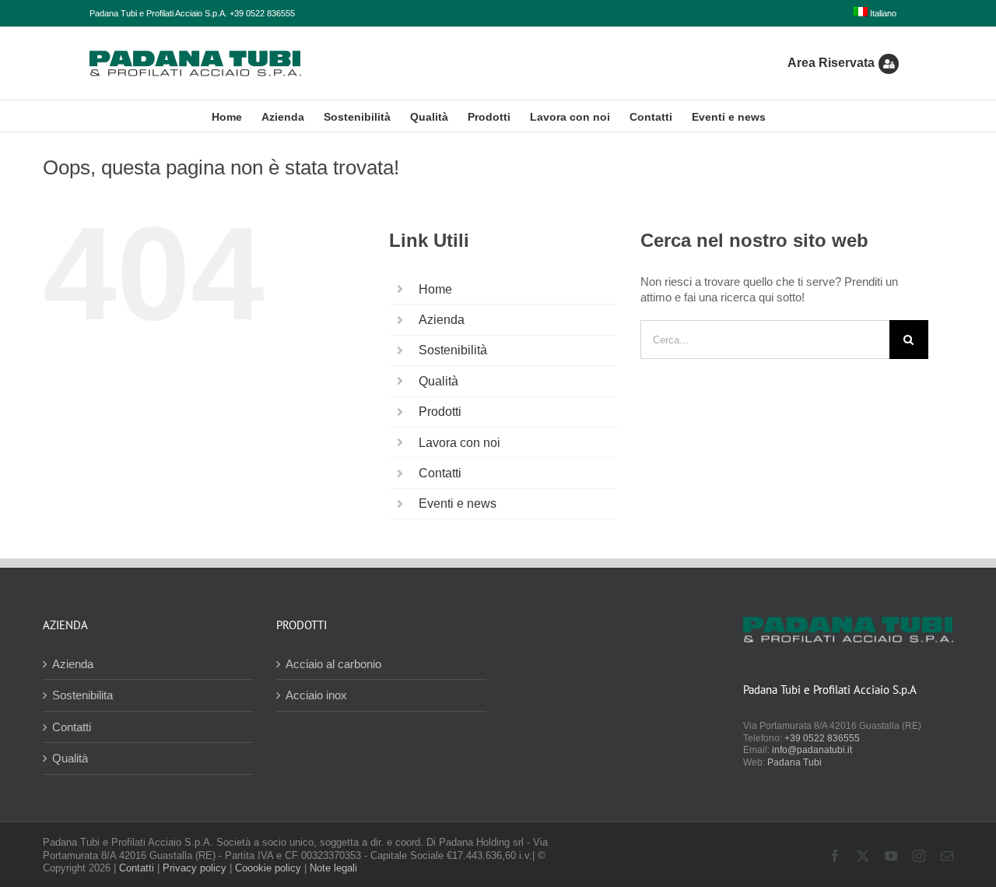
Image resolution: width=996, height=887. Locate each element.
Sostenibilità (453, 350)
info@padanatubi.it (812, 749)
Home (435, 289)
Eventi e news (457, 503)
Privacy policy (194, 868)
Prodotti (440, 411)
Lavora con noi (459, 442)
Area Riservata (831, 62)
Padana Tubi (794, 762)
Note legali (333, 868)
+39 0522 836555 (822, 738)
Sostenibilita (82, 695)
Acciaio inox (316, 695)
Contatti (440, 473)
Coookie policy (268, 868)
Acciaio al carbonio (333, 664)
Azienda (442, 319)
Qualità (438, 381)
